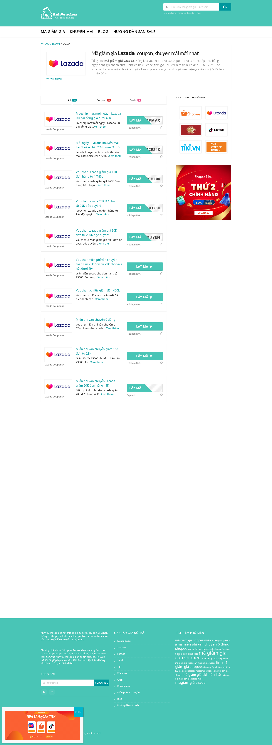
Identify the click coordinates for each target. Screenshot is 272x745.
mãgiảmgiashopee (205, 671)
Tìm (225, 6)
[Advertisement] (203, 468)
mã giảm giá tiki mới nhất (202, 674)
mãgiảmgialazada (187, 671)
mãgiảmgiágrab (210, 667)
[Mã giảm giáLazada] (66, 63)
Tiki (197, 12)
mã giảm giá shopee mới (192, 640)
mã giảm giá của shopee (200, 655)
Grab (120, 679)
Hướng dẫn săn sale (134, 31)
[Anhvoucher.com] (59, 13)
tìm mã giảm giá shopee (201, 664)
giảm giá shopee (190, 654)
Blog (103, 31)
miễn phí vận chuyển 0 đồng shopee (202, 646)
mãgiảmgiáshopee (206, 663)
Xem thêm (100, 126)
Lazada (190, 12)
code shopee (215, 649)
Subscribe (101, 683)
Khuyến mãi (81, 31)
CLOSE (78, 712)
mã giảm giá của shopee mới (215, 658)
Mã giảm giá (53, 31)
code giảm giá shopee (198, 649)
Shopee (182, 12)
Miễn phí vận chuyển (128, 692)
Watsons (122, 673)
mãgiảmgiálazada (190, 682)
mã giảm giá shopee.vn (186, 663)
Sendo (120, 660)
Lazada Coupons (53, 129)
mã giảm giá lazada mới (190, 678)
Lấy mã (142, 266)
